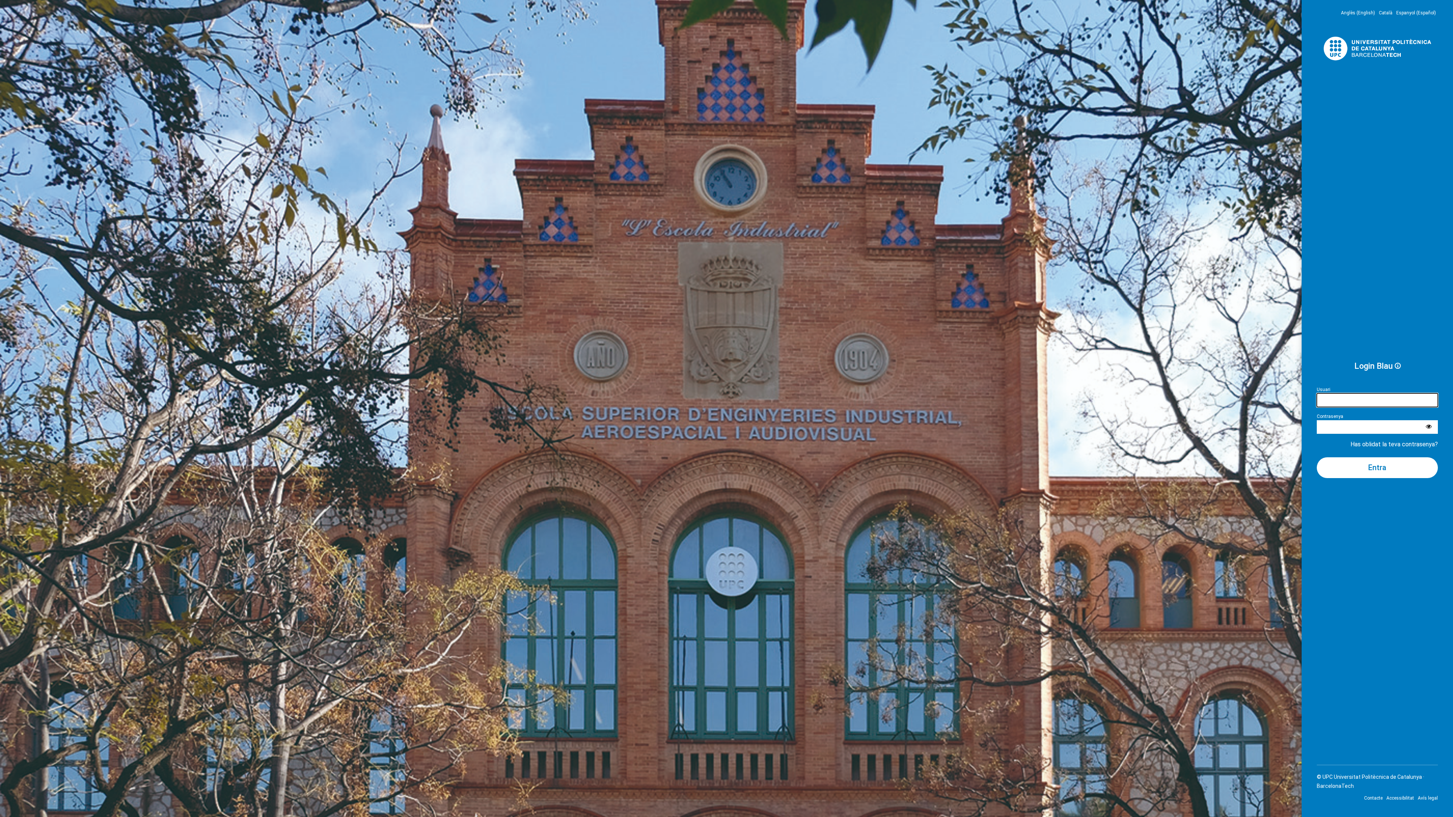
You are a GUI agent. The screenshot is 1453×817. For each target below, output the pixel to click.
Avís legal (1428, 798)
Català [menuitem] (1385, 13)
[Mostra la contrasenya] (1429, 427)
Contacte (1373, 798)
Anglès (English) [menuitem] (1358, 13)
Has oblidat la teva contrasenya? (1394, 444)
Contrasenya (1330, 416)
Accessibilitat (1400, 798)
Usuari (1323, 389)
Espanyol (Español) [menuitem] (1416, 13)
